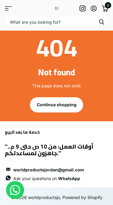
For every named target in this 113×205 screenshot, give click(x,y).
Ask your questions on (46, 178)
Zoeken (101, 22)
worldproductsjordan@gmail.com (48, 169)
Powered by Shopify (82, 197)
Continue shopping (57, 104)
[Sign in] (93, 8)
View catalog (8, 8)
